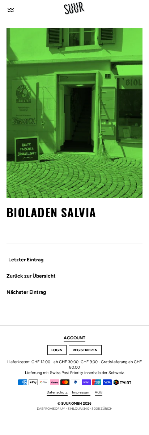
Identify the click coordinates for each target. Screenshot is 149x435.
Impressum (81, 392)
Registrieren (85, 350)
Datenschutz (57, 392)
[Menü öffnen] (11, 8)
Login (57, 350)
